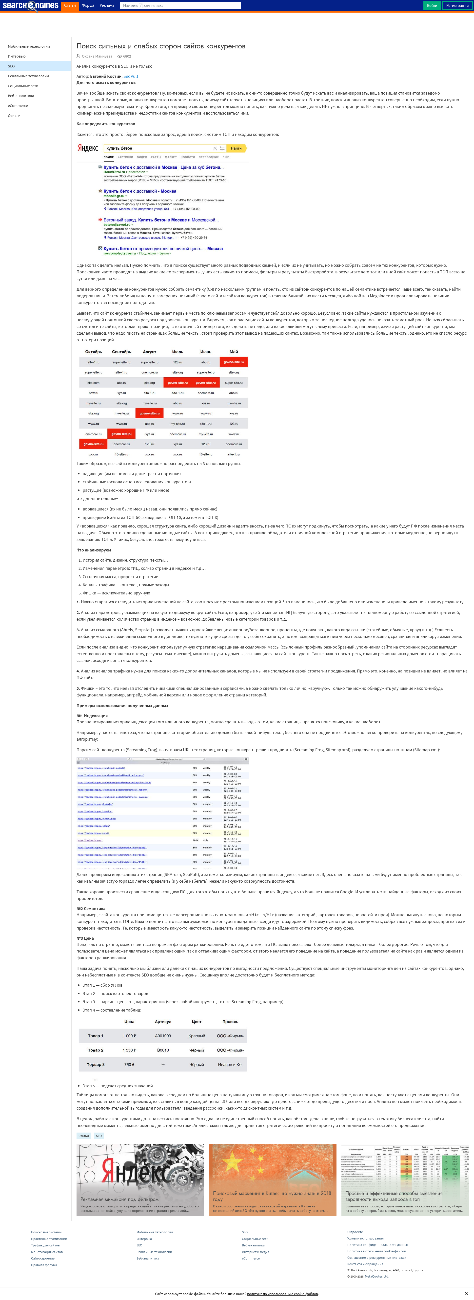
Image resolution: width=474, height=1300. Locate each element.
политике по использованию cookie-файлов (282, 1293)
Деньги (14, 115)
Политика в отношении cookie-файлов (376, 1251)
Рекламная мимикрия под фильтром (119, 1199)
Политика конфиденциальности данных (377, 1244)
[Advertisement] (237, 25)
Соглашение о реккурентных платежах (376, 1257)
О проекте (355, 1232)
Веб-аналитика (21, 95)
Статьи (84, 1136)
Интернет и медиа (255, 1252)
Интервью (17, 56)
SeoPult (130, 76)
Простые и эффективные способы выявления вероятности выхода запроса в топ (394, 1196)
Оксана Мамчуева (97, 56)
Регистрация (457, 5)
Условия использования (365, 1238)
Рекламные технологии (28, 75)
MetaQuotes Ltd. (377, 1276)
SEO (11, 65)
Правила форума (44, 1265)
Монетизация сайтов (47, 1252)
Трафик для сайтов (45, 1245)
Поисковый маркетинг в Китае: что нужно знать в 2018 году (272, 1196)
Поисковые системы (46, 1232)
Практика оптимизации (49, 1239)
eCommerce (18, 105)
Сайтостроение (43, 1258)
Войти (432, 5)
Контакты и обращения (365, 1264)
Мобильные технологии (29, 46)
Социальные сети (23, 85)
